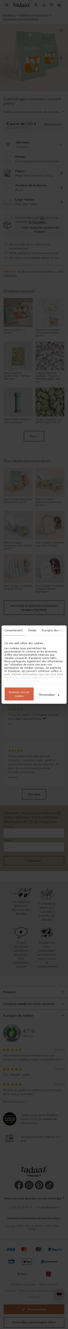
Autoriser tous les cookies (19, 694)
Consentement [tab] (13, 630)
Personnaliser (47, 694)
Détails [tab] (32, 630)
